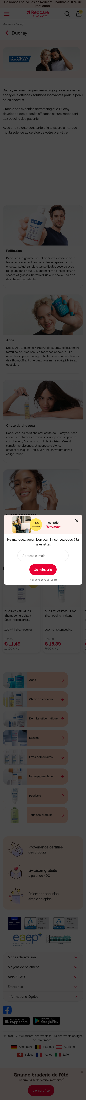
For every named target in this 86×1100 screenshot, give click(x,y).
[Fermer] (77, 521)
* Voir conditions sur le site (42, 579)
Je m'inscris (43, 569)
